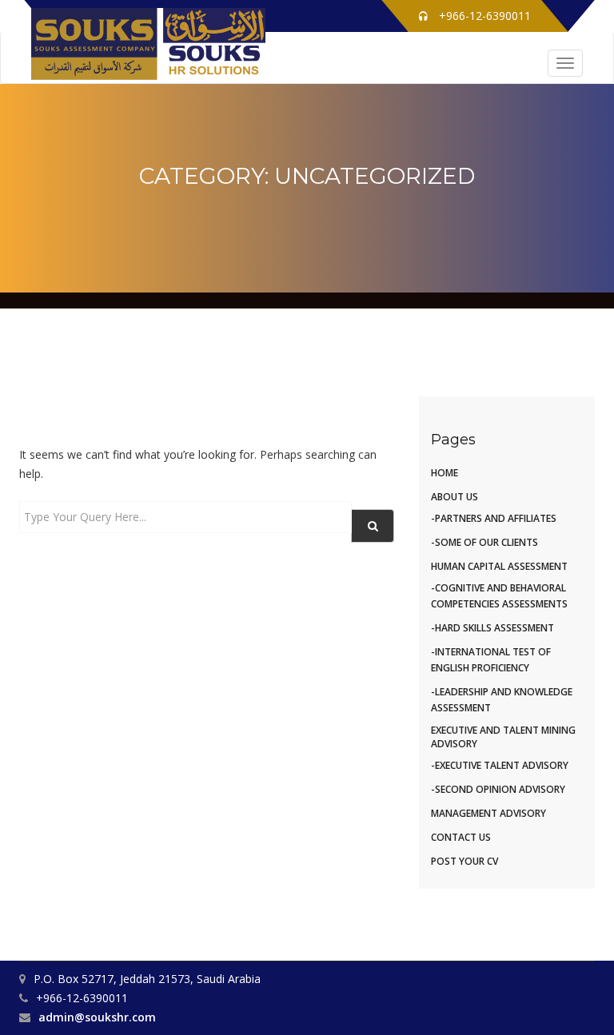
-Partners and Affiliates (493, 518)
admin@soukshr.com (97, 1017)
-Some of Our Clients (484, 542)
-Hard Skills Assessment (492, 628)
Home (444, 473)
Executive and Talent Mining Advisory (503, 736)
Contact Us (461, 837)
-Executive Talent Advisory (499, 765)
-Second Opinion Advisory (498, 789)
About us (454, 497)
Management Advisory (488, 813)
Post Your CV (464, 861)
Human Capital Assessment (499, 566)
